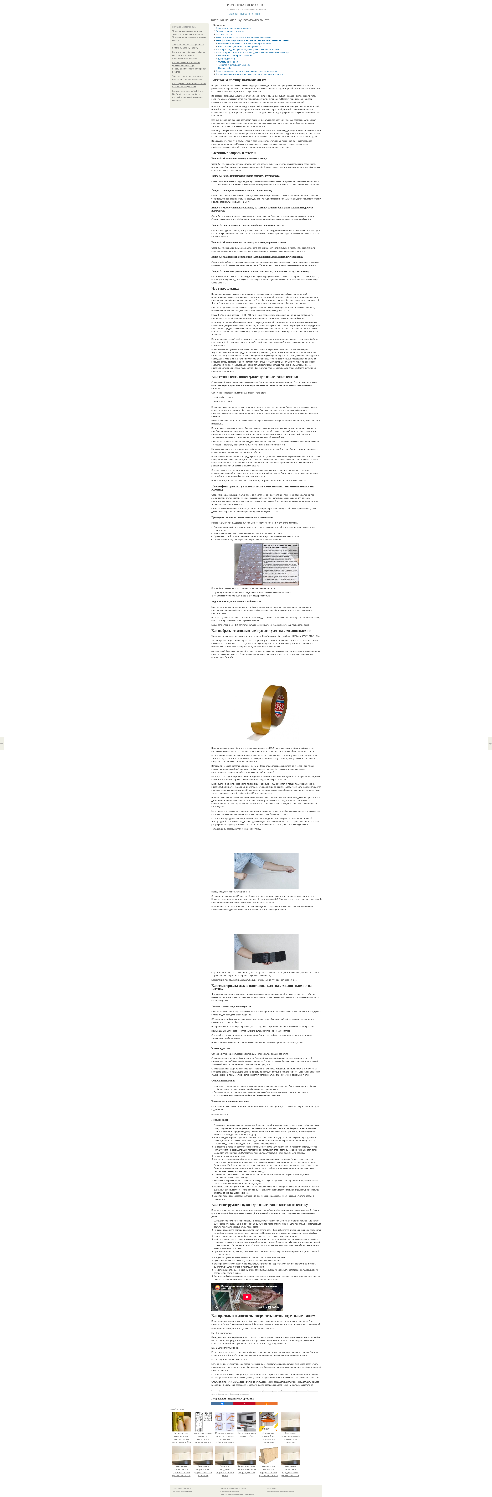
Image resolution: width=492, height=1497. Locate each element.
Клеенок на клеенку (225, 1391)
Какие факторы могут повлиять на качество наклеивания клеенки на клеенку (252, 40)
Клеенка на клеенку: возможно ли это (233, 27)
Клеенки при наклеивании (240, 1391)
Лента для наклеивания (299, 1391)
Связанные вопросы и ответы (230, 31)
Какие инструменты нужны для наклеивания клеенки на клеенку (246, 70)
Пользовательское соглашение (236, 1488)
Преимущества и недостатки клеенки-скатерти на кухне (244, 43)
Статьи (256, 13)
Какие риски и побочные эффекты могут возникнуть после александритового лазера (188, 55)
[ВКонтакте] (222, 1403)
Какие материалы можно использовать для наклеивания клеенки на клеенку (252, 52)
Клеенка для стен (226, 58)
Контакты (223, 1488)
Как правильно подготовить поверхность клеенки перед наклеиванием (249, 74)
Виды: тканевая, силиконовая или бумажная (239, 46)
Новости (245, 13)
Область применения (228, 61)
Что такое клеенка (224, 34)
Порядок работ (225, 67)
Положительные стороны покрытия (235, 55)
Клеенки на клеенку (256, 1391)
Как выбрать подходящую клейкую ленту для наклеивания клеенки (247, 49)
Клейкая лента (286, 1391)
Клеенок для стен (223, 1394)
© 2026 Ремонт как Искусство (182, 1488)
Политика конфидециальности (229, 1491)
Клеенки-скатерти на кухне (272, 1391)
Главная (233, 13)
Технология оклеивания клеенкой (234, 64)
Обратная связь (271, 1488)
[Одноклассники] (266, 1403)
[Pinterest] (244, 1403)
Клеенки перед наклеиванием (239, 1394)
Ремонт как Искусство (246, 5)
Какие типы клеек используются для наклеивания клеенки (243, 37)
